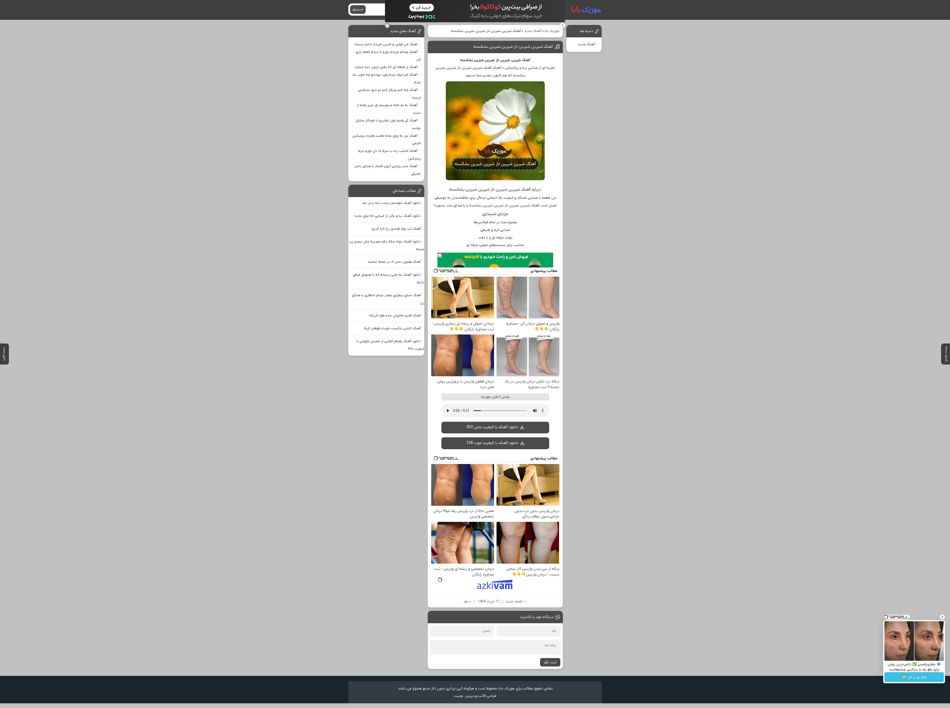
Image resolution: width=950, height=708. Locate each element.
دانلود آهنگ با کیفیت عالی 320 (492, 427)
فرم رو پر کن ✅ (914, 677)
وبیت (458, 695)
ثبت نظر (550, 662)
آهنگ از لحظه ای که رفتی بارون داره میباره (386, 67)
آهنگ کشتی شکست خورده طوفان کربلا (392, 328)
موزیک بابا (552, 31)
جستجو (358, 9)
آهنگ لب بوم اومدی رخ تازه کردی (396, 228)
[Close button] (942, 617)
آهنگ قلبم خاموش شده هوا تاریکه (395, 315)
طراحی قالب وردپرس (481, 695)
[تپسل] (387, 25)
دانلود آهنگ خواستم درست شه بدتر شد (391, 203)
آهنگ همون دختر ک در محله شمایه (394, 262)
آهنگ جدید (532, 31)
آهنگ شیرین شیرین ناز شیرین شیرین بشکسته (513, 46)
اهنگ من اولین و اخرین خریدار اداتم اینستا (386, 44)
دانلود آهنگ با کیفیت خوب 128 (492, 443)
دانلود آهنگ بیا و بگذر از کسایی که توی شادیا (388, 216)
